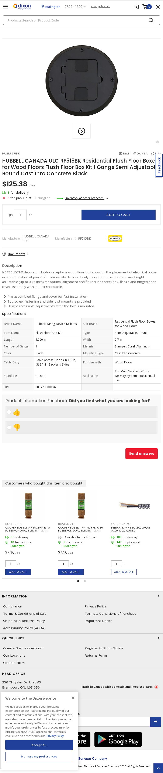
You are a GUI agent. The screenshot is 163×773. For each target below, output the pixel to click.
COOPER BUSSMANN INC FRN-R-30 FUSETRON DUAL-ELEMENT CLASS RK (80, 530)
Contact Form (14, 663)
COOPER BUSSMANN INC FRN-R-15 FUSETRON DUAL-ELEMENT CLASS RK (27, 530)
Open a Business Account (23, 648)
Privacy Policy (95, 606)
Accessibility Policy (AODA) (24, 628)
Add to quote (123, 572)
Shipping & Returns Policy (24, 621)
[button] (78, 581)
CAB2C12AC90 (121, 524)
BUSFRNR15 (13, 524)
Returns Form (96, 655)
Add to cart (118, 214)
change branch (100, 6)
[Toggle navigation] (5, 7)
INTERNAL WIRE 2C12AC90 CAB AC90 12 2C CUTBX (131, 529)
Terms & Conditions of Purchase (110, 614)
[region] (39, 731)
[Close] (73, 698)
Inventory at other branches (84, 198)
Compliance (12, 606)
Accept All (39, 745)
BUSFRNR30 (66, 524)
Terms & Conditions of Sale (25, 614)
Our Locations (14, 655)
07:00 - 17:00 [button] (73, 6)
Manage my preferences (39, 756)
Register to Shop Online (104, 648)
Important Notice (98, 621)
